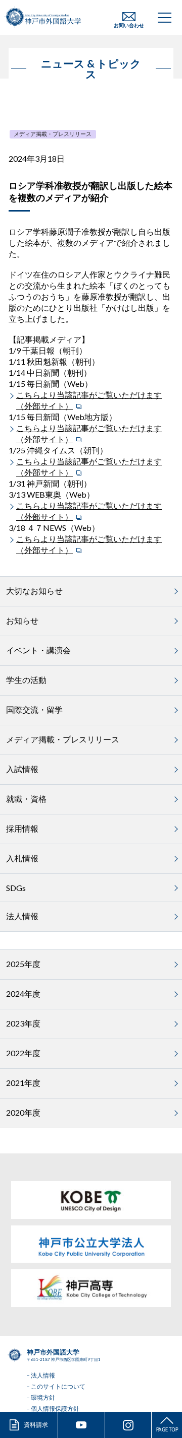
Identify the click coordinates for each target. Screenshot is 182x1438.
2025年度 (23, 964)
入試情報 (22, 769)
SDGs (16, 888)
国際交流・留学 (34, 709)
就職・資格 (26, 798)
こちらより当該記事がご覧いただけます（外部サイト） (89, 400)
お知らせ (22, 620)
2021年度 (23, 1082)
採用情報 (22, 828)
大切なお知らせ (34, 590)
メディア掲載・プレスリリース (53, 133)
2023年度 (23, 1023)
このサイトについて (58, 1386)
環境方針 (43, 1397)
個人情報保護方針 (55, 1408)
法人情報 (22, 916)
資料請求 (36, 1424)
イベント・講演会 (38, 650)
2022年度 (23, 1053)
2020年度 (23, 1112)
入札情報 (22, 858)
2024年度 (23, 993)
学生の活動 (26, 679)
